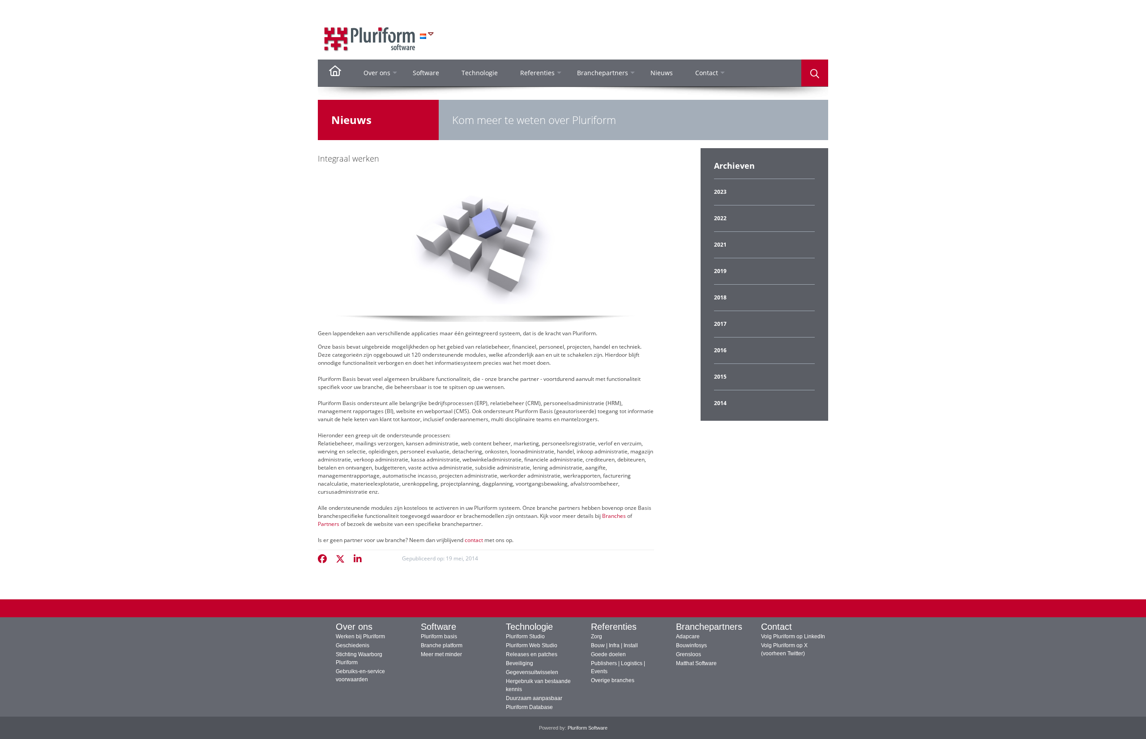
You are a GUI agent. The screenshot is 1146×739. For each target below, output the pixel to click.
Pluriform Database (529, 707)
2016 (720, 350)
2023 (720, 192)
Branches (614, 516)
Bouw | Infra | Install (614, 645)
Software (438, 627)
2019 (720, 271)
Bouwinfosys (691, 645)
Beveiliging (519, 663)
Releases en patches (531, 654)
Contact (776, 627)
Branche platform (441, 645)
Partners (328, 524)
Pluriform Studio (525, 636)
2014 (720, 403)
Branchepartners (709, 627)
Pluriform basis (439, 636)
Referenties (614, 627)
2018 (720, 297)
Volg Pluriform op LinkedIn (793, 636)
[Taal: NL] (426, 36)
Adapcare (688, 636)
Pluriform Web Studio (531, 645)
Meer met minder (441, 654)
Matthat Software (696, 663)
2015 (720, 376)
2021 (720, 244)
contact (474, 540)
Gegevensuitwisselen (532, 672)
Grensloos (688, 654)
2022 (720, 218)
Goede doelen (608, 654)
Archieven (734, 165)
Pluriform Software (587, 727)
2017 (720, 324)
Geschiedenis (352, 645)
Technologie (529, 627)
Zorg (596, 636)
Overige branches (612, 680)
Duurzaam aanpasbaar (534, 698)
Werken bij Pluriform (360, 636)
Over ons (354, 627)
